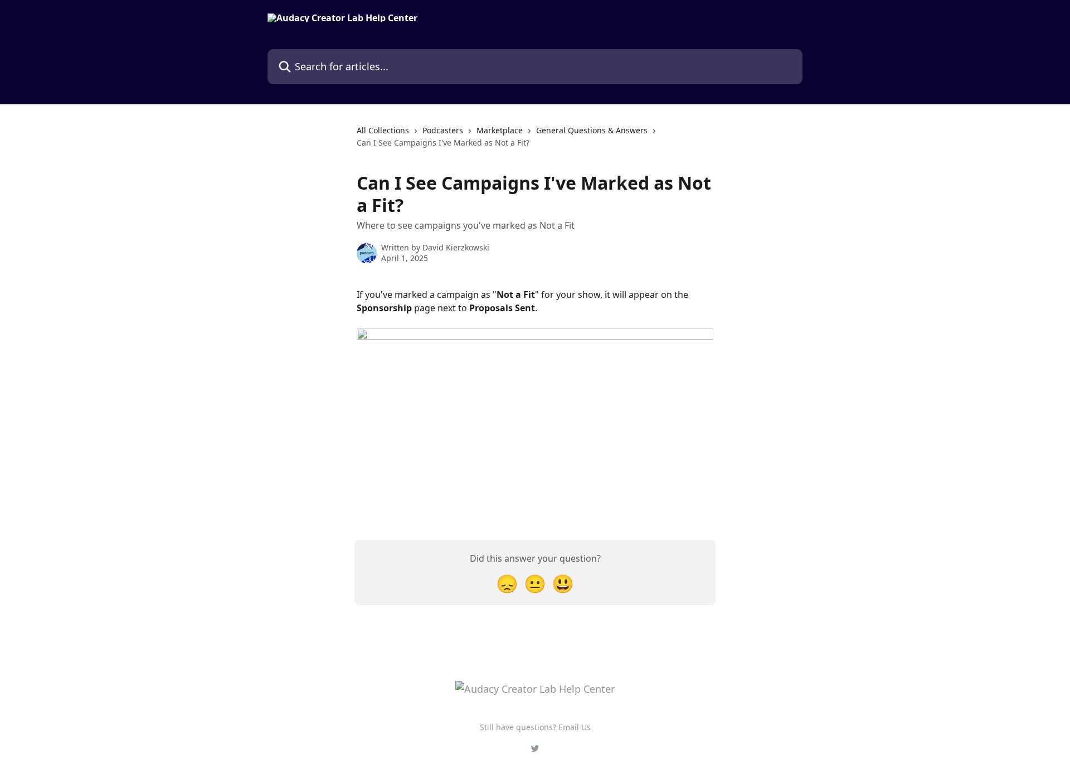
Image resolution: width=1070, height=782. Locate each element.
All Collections (383, 130)
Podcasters (442, 130)
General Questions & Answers (592, 130)
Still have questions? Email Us (535, 727)
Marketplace (499, 130)
